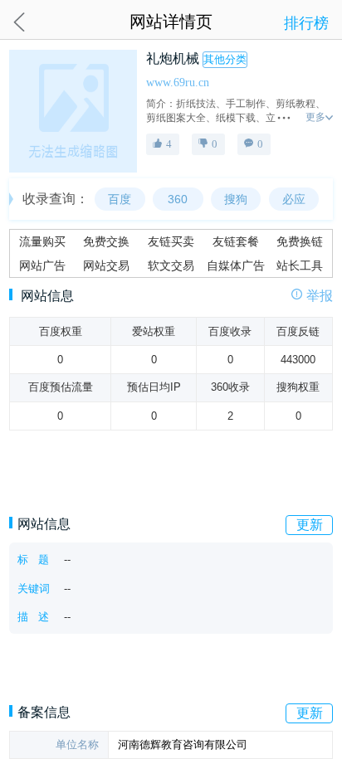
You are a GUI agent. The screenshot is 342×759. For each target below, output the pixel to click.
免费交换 (106, 241)
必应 (293, 199)
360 (178, 199)
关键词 (33, 588)
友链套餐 (236, 241)
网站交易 (106, 265)
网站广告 (42, 265)
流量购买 (42, 241)
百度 (119, 199)
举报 (319, 296)
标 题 (33, 559)
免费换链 (299, 241)
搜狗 (235, 199)
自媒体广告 (236, 265)
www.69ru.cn (177, 82)
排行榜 (306, 23)
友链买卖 (171, 241)
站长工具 (299, 265)
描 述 (33, 617)
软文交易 (171, 265)
